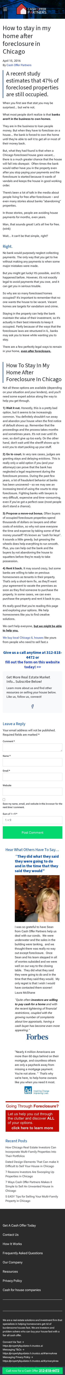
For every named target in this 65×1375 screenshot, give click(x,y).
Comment (9, 741)
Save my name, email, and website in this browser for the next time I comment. (32, 805)
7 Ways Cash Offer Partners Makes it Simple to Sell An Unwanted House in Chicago (29, 1186)
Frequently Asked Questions (23, 1253)
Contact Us (11, 1235)
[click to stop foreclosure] (32, 1116)
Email (6, 770)
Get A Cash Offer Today (19, 1225)
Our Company (12, 1262)
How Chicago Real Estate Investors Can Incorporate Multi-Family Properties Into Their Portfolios (30, 1152)
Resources (10, 1271)
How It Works (12, 1244)
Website (7, 785)
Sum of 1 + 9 (10, 814)
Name (7, 756)
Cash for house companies (22, 1290)
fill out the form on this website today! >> (32, 664)
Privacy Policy (12, 1281)
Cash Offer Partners (18, 65)
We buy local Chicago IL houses (23, 637)
